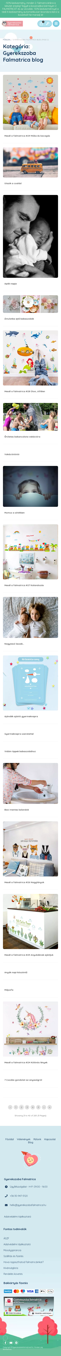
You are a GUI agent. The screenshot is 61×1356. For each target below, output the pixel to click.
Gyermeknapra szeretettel (19, 733)
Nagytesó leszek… (30, 617)
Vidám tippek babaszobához (20, 751)
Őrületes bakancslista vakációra (30, 417)
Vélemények (23, 1139)
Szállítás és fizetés (13, 1256)
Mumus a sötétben (30, 486)
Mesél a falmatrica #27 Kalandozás (30, 551)
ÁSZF (6, 1238)
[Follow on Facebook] (5, 1342)
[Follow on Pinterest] (16, 1342)
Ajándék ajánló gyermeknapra (30, 683)
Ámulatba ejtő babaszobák (30, 304)
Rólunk (37, 1139)
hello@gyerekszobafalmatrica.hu (28, 1205)
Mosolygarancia (12, 1250)
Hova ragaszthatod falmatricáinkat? (24, 1262)
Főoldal (7, 40)
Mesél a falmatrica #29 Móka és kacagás (30, 102)
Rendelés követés (13, 1273)
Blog (30, 1142)
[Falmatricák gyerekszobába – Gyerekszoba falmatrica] (12, 23)
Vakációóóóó (11, 454)
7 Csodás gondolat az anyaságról (23, 1080)
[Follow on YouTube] (10, 1342)
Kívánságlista (11, 1268)
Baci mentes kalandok (30, 783)
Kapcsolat (50, 1139)
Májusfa (8, 989)
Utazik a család (30, 162)
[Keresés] (47, 23)
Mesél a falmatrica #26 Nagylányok (30, 848)
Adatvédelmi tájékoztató (17, 1216)
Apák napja (30, 236)
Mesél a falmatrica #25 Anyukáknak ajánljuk (30, 921)
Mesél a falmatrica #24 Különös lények (30, 1029)
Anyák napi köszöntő (15, 972)
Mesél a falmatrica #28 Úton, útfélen (30, 357)
